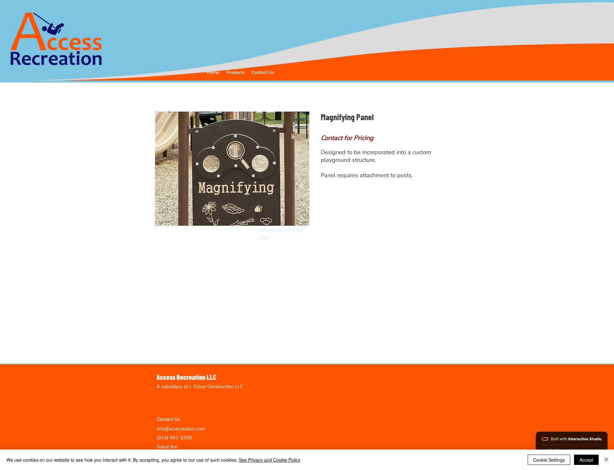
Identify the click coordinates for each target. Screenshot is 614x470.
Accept (586, 460)
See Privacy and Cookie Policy (269, 460)
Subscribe (167, 446)
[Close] (606, 460)
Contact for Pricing (347, 138)
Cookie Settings (549, 460)
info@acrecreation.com (181, 429)
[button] (235, 72)
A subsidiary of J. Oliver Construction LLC (199, 386)
